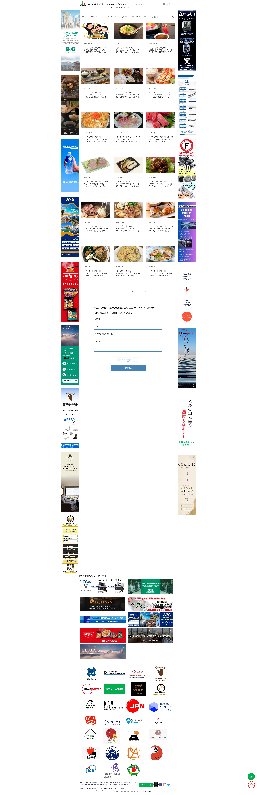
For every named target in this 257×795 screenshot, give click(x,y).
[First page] (111, 291)
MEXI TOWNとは (114, 784)
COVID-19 (94, 17)
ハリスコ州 (123, 17)
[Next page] (141, 291)
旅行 (145, 17)
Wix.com (137, 791)
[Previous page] (116, 291)
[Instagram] (164, 784)
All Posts (84, 17)
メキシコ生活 (136, 17)
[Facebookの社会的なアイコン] (160, 784)
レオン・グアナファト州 (108, 17)
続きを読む (154, 17)
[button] (173, 17)
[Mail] (251, 776)
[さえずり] (168, 784)
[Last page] (145, 291)
